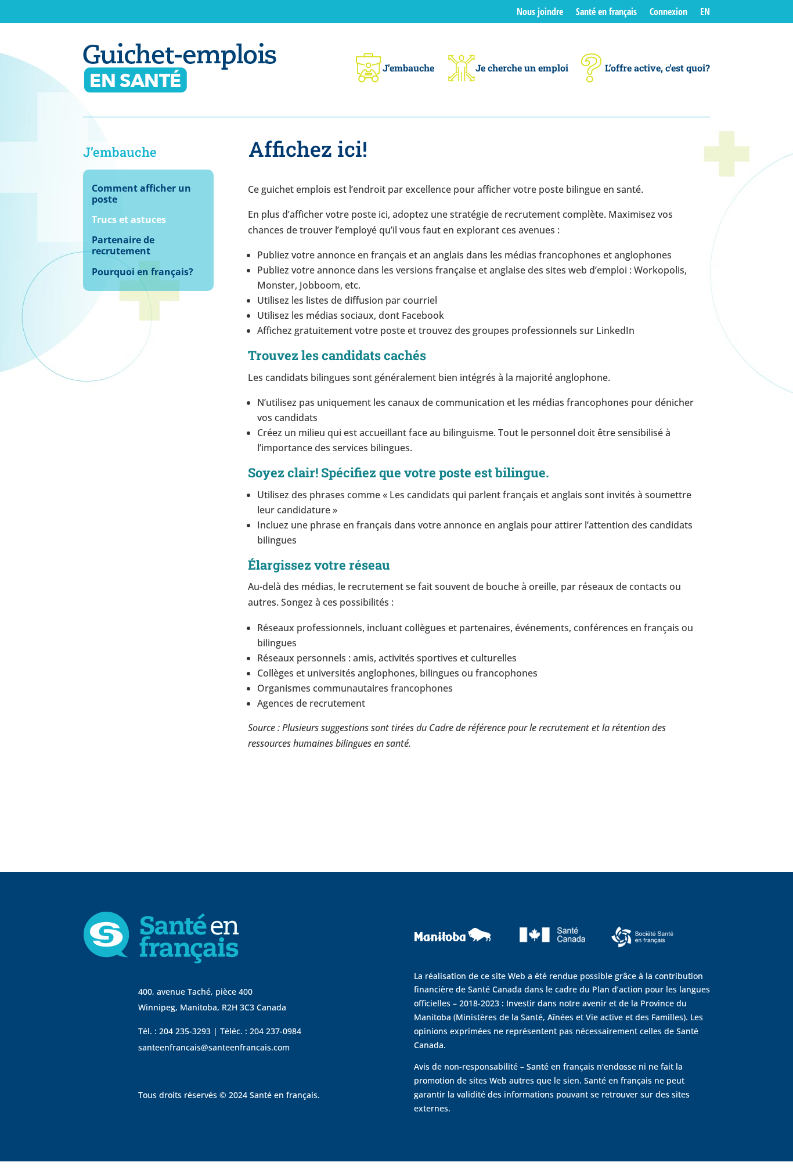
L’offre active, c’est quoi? (657, 68)
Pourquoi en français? (142, 272)
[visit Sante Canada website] (551, 959)
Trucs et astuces (129, 220)
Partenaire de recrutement (123, 246)
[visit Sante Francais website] (642, 950)
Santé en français (606, 13)
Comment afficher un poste (141, 194)
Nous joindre (540, 13)
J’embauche (408, 68)
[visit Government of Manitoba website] (454, 961)
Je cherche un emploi (521, 68)
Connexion (668, 13)
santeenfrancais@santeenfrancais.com (214, 1047)
